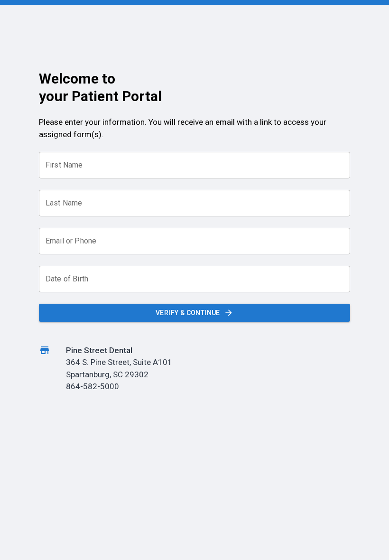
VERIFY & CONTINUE (188, 313)
